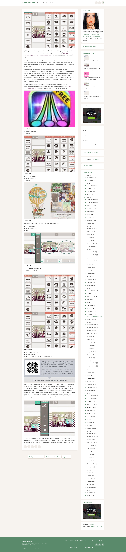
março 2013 (90, 461)
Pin (103, 2)
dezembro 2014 (91, 395)
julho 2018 (90, 267)
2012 (87, 470)
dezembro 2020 (91, 199)
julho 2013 (90, 448)
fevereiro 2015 (91, 387)
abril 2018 (90, 276)
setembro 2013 (91, 442)
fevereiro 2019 (91, 244)
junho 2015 (90, 375)
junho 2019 (90, 231)
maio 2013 (90, 455)
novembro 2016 (91, 327)
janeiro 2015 (90, 390)
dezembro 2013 (91, 433)
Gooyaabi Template (96, 526)
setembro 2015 (91, 369)
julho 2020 (90, 211)
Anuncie (87, 541)
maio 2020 (90, 214)
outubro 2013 (91, 439)
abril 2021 (90, 194)
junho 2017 (90, 302)
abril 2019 (90, 238)
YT (99, 2)
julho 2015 (90, 372)
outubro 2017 (90, 293)
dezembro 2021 (91, 185)
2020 (87, 197)
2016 (87, 322)
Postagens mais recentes (36, 457)
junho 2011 (90, 495)
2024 (87, 175)
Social (45, 2)
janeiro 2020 (90, 223)
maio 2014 (90, 416)
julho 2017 (90, 299)
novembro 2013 (91, 436)
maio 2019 (90, 234)
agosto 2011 (90, 492)
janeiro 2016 (90, 358)
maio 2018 (90, 273)
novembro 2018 (91, 255)
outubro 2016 (91, 330)
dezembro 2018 (91, 252)
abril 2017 (90, 308)
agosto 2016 (90, 336)
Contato (52, 2)
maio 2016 (90, 346)
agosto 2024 (90, 177)
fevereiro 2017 (91, 314)
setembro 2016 (91, 333)
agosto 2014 (90, 407)
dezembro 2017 (91, 290)
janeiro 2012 (90, 487)
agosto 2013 (90, 446)
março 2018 (90, 279)
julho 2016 (90, 339)
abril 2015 (90, 381)
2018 (87, 250)
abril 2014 (90, 419)
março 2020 (90, 220)
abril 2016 (90, 349)
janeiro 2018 (90, 285)
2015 (87, 361)
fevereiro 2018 (91, 282)
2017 (87, 288)
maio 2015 (90, 378)
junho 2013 (90, 452)
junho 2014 (90, 413)
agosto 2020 (90, 208)
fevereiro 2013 (91, 464)
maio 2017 (90, 305)
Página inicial (66, 457)
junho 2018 (90, 270)
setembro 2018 (91, 261)
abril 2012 (90, 484)
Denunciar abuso (88, 165)
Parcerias (94, 541)
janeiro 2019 (90, 247)
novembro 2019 (91, 228)
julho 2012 (90, 475)
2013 (87, 431)
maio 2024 (90, 180)
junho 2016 (90, 342)
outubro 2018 (91, 258)
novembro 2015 (91, 366)
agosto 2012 (90, 472)
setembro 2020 (91, 205)
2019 (87, 226)
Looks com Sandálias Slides (94, 316)
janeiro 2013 (90, 467)
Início (61, 541)
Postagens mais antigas (53, 457)
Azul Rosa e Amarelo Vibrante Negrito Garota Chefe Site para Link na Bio (92, 36)
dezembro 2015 (91, 363)
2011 (87, 490)
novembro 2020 (91, 202)
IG (96, 2)
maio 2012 (90, 481)
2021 (87, 183)
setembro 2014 (91, 404)
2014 (87, 393)
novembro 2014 (91, 398)
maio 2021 (90, 191)
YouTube (101, 541)
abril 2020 (90, 217)
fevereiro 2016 (91, 355)
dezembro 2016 (91, 324)
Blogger (97, 159)
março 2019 (90, 241)
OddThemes (93, 524)
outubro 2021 (91, 188)
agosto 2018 (90, 264)
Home (38, 2)
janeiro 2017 (90, 319)
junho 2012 (90, 478)
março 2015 (90, 384)
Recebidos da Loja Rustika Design (92, 60)
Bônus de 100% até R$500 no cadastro (62, 442)
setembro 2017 (91, 296)
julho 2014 (90, 410)
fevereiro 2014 (91, 425)
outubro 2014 (91, 401)
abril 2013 (90, 458)
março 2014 (90, 422)
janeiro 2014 (90, 428)
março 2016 (90, 352)
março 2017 (90, 311)
